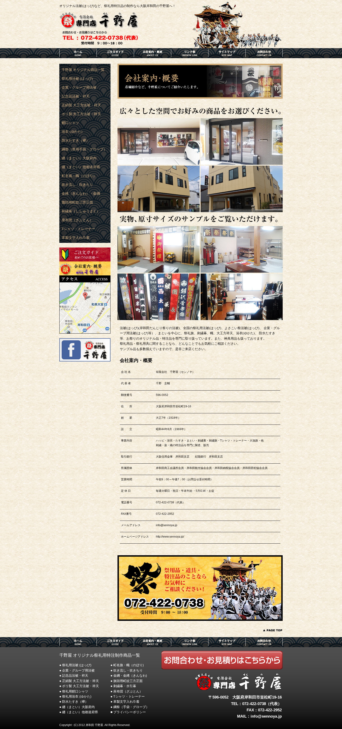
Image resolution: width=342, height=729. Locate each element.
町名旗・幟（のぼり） (79, 176)
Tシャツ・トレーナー (78, 229)
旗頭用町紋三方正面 (77, 202)
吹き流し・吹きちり (77, 185)
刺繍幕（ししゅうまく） (81, 211)
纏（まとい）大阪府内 (79, 158)
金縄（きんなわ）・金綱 (81, 193)
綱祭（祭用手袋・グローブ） (84, 149)
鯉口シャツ (70, 123)
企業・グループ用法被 (79, 87)
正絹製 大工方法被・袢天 (81, 105)
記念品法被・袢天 (76, 96)
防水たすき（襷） (76, 140)
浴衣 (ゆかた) (72, 132)
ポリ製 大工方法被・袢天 (81, 114)
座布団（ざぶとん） (77, 220)
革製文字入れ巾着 (76, 238)
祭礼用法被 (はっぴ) (77, 78)
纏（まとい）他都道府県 (81, 167)
